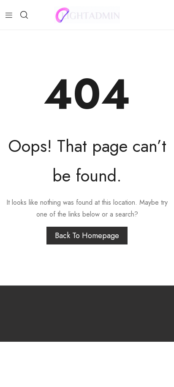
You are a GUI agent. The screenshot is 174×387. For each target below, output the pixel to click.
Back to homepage (87, 235)
